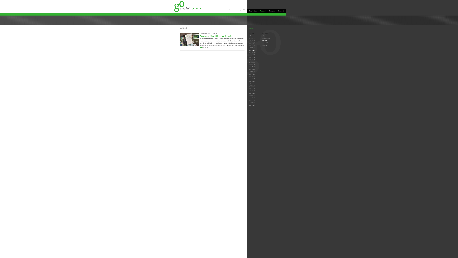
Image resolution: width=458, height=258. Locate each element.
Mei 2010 (252, 95)
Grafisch (264, 40)
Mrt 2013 (252, 64)
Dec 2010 (252, 103)
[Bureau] (272, 11)
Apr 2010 (252, 98)
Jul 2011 (251, 83)
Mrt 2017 (252, 38)
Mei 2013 (252, 62)
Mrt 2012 (252, 72)
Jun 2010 (252, 93)
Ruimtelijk (264, 45)
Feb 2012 (252, 74)
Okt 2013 (252, 69)
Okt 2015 (252, 52)
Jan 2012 (252, 81)
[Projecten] (252, 11)
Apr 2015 (252, 45)
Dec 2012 (252, 76)
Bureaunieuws (266, 38)
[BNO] (238, 6)
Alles (250, 36)
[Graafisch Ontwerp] (186, 6)
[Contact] (281, 11)
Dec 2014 (252, 57)
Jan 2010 (252, 105)
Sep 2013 (252, 60)
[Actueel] (263, 11)
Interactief (264, 43)
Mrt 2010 (252, 100)
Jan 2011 (252, 91)
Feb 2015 (252, 50)
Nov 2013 (252, 67)
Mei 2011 (252, 86)
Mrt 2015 (252, 48)
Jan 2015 (252, 55)
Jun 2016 (252, 43)
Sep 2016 (252, 40)
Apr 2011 (252, 88)
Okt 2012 (252, 79)
